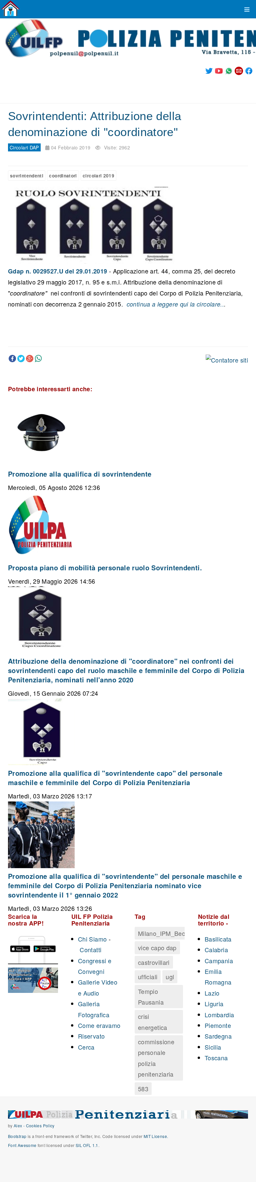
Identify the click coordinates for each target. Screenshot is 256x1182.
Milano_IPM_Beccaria (168, 933)
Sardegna (218, 1036)
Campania (219, 960)
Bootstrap (17, 1136)
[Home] (10, 8)
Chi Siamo (92, 939)
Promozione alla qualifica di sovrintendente (79, 474)
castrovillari (154, 962)
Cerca (86, 1047)
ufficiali (147, 976)
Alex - (20, 1125)
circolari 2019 (98, 175)
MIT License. (156, 1136)
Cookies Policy (40, 1125)
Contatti (90, 949)
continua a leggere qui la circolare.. (174, 304)
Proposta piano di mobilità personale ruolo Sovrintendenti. (105, 567)
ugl (170, 976)
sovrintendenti (26, 175)
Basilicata (218, 939)
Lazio (212, 993)
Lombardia (219, 1014)
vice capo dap (157, 947)
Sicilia (213, 1047)
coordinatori (63, 175)
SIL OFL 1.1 (87, 1145)
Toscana (216, 1057)
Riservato (91, 1036)
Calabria (216, 949)
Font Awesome (22, 1145)
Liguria (214, 1003)
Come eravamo (99, 1025)
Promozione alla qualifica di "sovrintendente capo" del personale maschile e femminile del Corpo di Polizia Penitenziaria (115, 777)
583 (143, 1088)
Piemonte (218, 1025)
